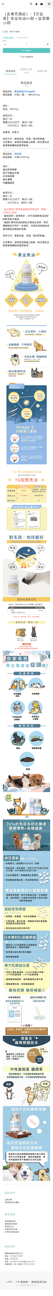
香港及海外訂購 (11, 1229)
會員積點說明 (10, 1221)
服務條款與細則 (11, 1224)
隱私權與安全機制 (12, 1202)
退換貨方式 (9, 1226)
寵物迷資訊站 (39, 1281)
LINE (9, 1281)
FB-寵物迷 (22, 1281)
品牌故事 (8, 1199)
